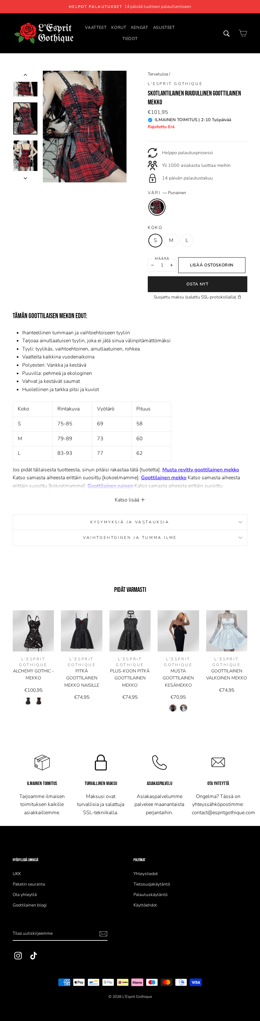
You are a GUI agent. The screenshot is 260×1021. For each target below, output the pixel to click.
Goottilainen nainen (110, 485)
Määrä (162, 258)
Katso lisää (127, 499)
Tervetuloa (158, 74)
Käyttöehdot (145, 905)
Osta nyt (197, 284)
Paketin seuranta (29, 884)
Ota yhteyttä (25, 895)
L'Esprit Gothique (175, 83)
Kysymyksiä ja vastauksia (129, 522)
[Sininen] (39, 701)
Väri (167, 193)
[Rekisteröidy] (103, 934)
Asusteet (164, 27)
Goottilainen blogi (30, 905)
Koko (155, 228)
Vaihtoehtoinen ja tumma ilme (130, 537)
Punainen (157, 207)
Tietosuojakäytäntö (151, 884)
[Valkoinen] (183, 708)
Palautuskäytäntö (150, 895)
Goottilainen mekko (163, 477)
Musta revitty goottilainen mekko (200, 469)
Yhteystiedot (145, 874)
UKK (17, 874)
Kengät (139, 27)
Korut (118, 27)
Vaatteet (96, 27)
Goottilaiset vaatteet (76, 493)
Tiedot (130, 39)
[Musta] (28, 701)
